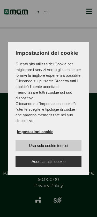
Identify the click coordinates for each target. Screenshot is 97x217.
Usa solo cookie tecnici (48, 145)
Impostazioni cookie (35, 131)
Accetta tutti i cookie (48, 161)
